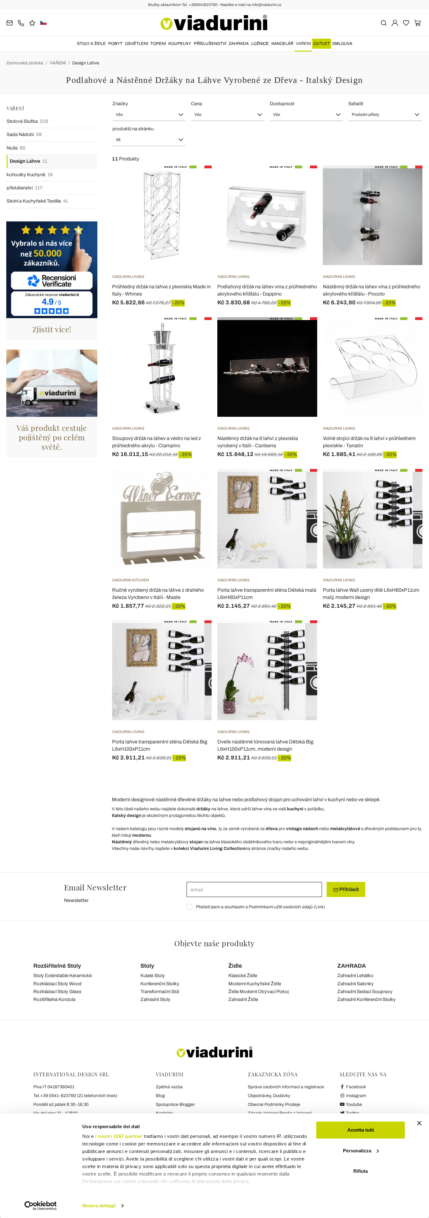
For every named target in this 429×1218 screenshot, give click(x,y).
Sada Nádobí (24, 134)
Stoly (147, 966)
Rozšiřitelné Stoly (57, 966)
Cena (196, 103)
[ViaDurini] (214, 23)
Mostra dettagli (99, 1205)
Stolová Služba (27, 121)
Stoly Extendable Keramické (62, 975)
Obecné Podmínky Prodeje (274, 1104)
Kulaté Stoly (152, 975)
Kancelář (282, 43)
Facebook (355, 1087)
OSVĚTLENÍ (136, 43)
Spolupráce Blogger (175, 1104)
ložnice (260, 43)
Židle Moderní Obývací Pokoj (258, 991)
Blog (160, 1095)
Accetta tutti (360, 1130)
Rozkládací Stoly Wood (57, 983)
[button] (149, 114)
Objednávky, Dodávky (269, 1095)
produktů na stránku (133, 128)
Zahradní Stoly (155, 999)
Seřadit (355, 103)
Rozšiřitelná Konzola (54, 999)
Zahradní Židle (243, 999)
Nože (16, 147)
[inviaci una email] (9, 22)
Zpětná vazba (169, 1087)
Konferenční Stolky (159, 983)
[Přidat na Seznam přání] (195, 196)
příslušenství (24, 187)
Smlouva (342, 43)
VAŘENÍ (303, 43)
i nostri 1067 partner (119, 1136)
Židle (235, 966)
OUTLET (321, 43)
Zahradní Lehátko (355, 975)
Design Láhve (85, 63)
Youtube (353, 1104)
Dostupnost (282, 103)
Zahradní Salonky (355, 983)
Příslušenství (210, 43)
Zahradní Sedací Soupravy (365, 991)
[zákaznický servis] (21, 22)
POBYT (115, 43)
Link (319, 907)
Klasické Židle (242, 975)
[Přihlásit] (395, 22)
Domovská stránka (25, 63)
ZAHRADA (239, 43)
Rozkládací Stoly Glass (57, 991)
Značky (120, 103)
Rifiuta (360, 1171)
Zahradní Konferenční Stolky (366, 999)
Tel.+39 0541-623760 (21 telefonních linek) (75, 1095)
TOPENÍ (158, 43)
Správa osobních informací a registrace (286, 1087)
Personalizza (357, 1150)
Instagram (355, 1095)
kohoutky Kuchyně (30, 174)
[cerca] (383, 22)
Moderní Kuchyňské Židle (254, 983)
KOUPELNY (179, 43)
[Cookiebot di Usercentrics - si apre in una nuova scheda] (40, 1205)
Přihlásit (348, 889)
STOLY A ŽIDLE (91, 43)
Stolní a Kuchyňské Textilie (37, 201)
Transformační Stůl (159, 991)
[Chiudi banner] (419, 1123)
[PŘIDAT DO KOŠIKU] (195, 181)
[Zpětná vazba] (32, 22)
